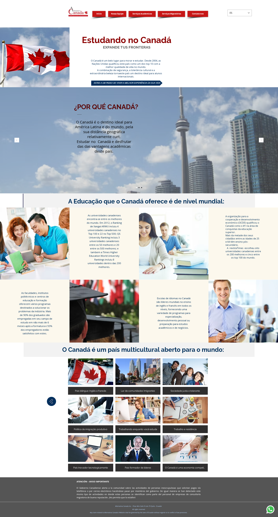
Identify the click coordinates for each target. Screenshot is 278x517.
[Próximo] (261, 140)
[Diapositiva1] (136, 187)
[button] (90, 376)
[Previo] (16, 140)
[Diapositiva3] (141, 187)
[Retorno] (51, 401)
